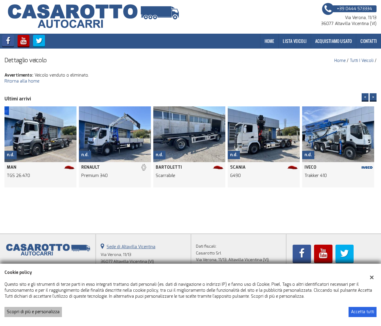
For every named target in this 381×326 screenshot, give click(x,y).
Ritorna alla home (21, 81)
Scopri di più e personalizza (33, 312)
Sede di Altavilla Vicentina (131, 247)
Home (269, 41)
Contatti (368, 41)
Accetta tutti (362, 312)
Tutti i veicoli (362, 60)
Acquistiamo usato (333, 41)
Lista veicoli (295, 41)
